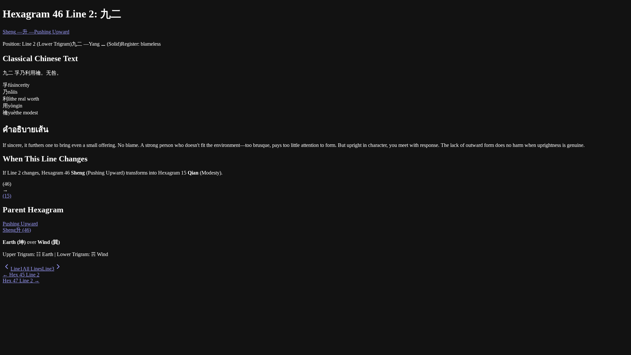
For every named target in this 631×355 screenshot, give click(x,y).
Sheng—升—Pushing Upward (36, 32)
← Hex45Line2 (21, 274)
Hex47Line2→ (21, 280)
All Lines (32, 269)
